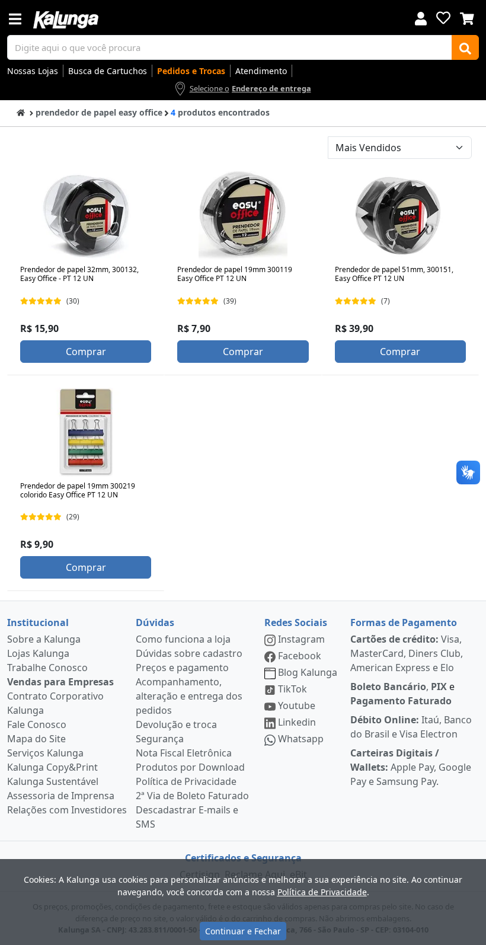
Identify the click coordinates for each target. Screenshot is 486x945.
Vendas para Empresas (60, 681)
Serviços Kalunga (45, 752)
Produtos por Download (190, 767)
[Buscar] (465, 47)
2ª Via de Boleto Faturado (192, 795)
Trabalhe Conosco (47, 667)
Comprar (86, 351)
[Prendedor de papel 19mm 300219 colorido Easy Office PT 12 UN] (85, 432)
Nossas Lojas (32, 70)
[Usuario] (420, 17)
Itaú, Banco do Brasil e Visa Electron (411, 726)
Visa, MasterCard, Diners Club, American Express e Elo (406, 653)
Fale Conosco (36, 724)
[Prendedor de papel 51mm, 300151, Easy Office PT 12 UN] (400, 215)
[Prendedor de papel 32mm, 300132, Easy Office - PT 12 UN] (85, 215)
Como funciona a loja (183, 639)
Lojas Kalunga (38, 653)
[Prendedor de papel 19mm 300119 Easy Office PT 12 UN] (243, 215)
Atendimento (261, 70)
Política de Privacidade (186, 781)
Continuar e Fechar (243, 931)
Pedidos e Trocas (191, 70)
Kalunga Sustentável (52, 781)
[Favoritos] (443, 17)
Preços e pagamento (182, 667)
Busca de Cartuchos (107, 70)
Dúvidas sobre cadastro (189, 653)
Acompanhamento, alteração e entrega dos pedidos (189, 696)
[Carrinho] (467, 17)
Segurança (160, 738)
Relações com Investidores (67, 809)
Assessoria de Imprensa (60, 795)
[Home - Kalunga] (21, 111)
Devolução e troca (176, 724)
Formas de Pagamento (403, 622)
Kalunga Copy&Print (52, 767)
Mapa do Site (36, 738)
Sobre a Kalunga (44, 639)
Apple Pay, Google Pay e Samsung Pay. (410, 767)
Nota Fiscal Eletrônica (184, 752)
